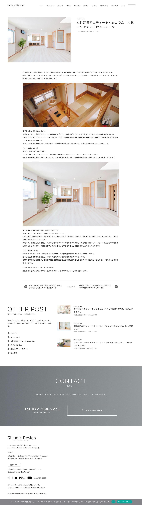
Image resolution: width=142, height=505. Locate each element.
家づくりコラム (16, 345)
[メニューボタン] (131, 5)
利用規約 (32, 488)
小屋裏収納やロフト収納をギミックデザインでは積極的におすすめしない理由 (95, 286)
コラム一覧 (71, 286)
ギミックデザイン (15, 5)
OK (113, 502)
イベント (13, 333)
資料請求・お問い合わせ (92, 410)
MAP (11, 452)
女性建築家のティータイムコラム (22, 341)
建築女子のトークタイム (19, 349)
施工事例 (13, 353)
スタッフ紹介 (15, 337)
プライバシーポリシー (21, 488)
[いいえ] (139, 502)
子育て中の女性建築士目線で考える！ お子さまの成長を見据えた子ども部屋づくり (45, 286)
